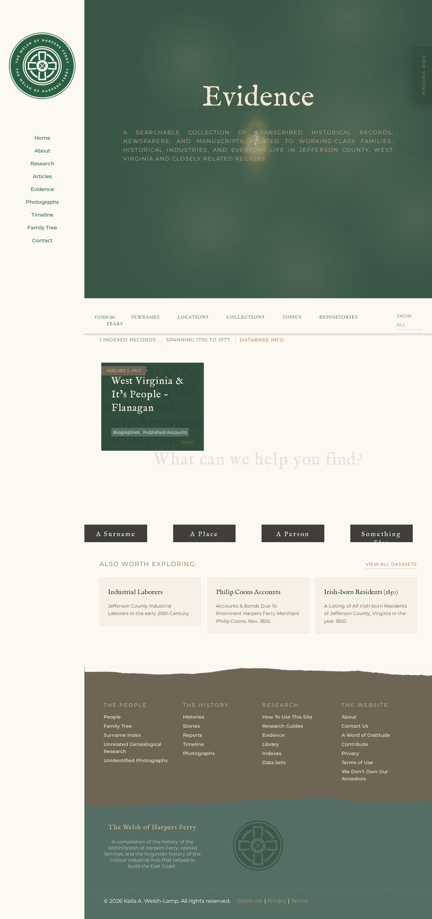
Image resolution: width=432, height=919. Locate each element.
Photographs (199, 753)
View (187, 442)
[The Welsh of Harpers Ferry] (42, 66)
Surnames (145, 317)
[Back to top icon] (400, 905)
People (112, 717)
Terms (299, 901)
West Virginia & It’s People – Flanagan (147, 395)
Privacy (350, 753)
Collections (245, 317)
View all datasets (391, 564)
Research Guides (282, 726)
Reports (192, 735)
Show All (404, 320)
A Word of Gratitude (366, 735)
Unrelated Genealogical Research (132, 747)
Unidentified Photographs (136, 760)
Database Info (262, 340)
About (349, 717)
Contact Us (355, 726)
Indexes (271, 753)
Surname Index (122, 735)
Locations (193, 317)
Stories (191, 726)
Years (114, 324)
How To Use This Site (287, 717)
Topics (291, 317)
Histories (193, 717)
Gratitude (250, 901)
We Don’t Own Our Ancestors (365, 775)
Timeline (193, 744)
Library (270, 744)
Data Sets (274, 762)
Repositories (338, 317)
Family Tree (118, 726)
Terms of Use (357, 762)
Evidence (273, 735)
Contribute (355, 744)
